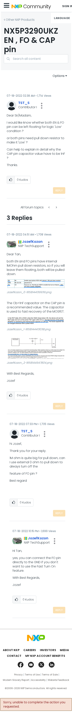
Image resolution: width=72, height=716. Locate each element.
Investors (48, 650)
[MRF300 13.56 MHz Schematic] (56, 207)
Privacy (18, 675)
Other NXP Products (20, 19)
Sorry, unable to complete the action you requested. (34, 704)
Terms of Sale (50, 675)
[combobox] (36, 58)
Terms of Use (32, 675)
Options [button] (59, 76)
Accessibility (38, 680)
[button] (41, 106)
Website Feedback (58, 680)
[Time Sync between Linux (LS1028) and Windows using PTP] (49, 207)
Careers (29, 650)
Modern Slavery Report (16, 680)
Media (64, 650)
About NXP (11, 650)
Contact (14, 656)
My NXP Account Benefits (45, 656)
